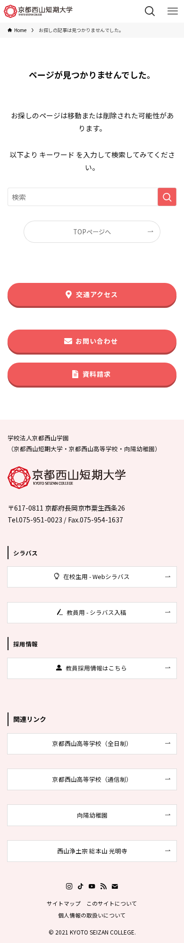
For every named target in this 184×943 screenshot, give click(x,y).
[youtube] (92, 886)
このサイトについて (111, 903)
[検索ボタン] (150, 11)
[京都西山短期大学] (38, 11)
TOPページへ (92, 231)
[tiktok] (80, 886)
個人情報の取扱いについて (92, 915)
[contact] (114, 886)
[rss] (103, 886)
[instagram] (69, 886)
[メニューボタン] (172, 11)
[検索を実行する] (167, 197)
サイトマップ (64, 903)
